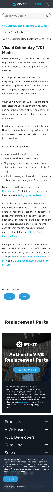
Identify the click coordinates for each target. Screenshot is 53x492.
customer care (24, 402)
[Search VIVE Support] (46, 16)
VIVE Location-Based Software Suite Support (25, 25)
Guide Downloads (14, 32)
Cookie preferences (14, 486)
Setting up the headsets (29, 195)
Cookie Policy (16, 471)
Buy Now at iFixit (26, 369)
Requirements (9, 191)
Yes (9, 296)
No (24, 296)
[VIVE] (26, 4)
